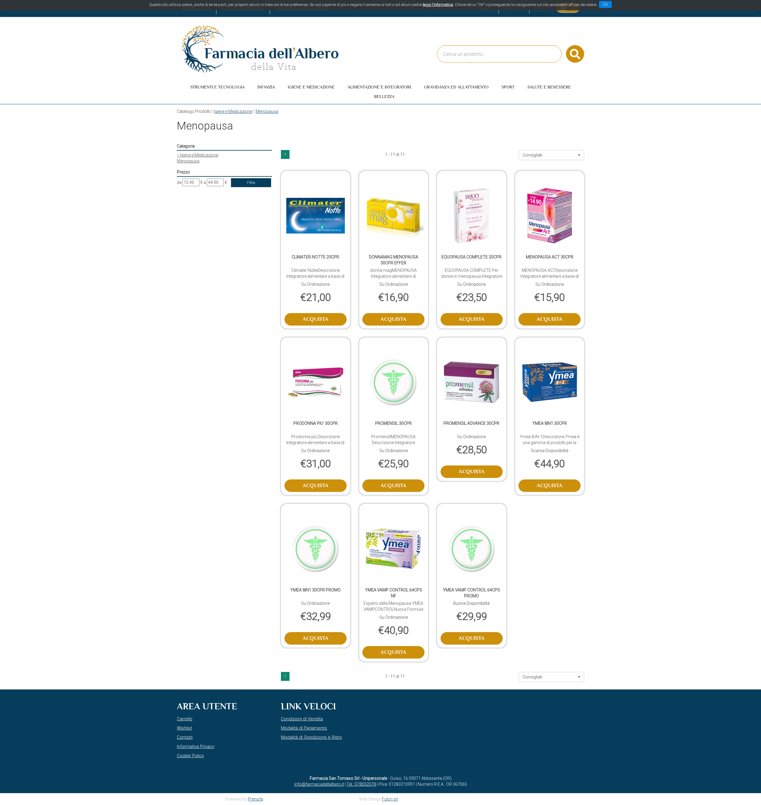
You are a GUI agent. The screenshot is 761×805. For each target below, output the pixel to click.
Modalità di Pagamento (304, 728)
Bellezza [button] (384, 96)
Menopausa (188, 161)
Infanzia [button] (266, 87)
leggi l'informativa (438, 4)
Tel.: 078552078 (361, 784)
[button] (551, 155)
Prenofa (255, 799)
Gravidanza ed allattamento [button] (456, 87)
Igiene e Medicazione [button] (311, 87)
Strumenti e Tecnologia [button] (217, 87)
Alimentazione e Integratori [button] (379, 87)
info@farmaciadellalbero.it (319, 784)
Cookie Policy (190, 755)
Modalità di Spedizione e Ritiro (311, 737)
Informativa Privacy (195, 746)
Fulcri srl (390, 799)
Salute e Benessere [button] (549, 87)
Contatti (185, 737)
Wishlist (184, 728)
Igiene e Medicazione (233, 111)
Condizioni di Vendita (302, 719)
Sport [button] (508, 87)
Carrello (184, 719)
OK (605, 4)
